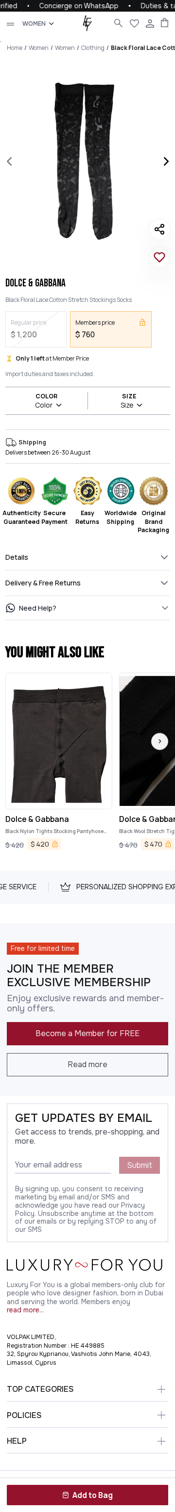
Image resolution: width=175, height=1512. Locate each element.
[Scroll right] (159, 741)
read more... (25, 1310)
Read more (87, 1064)
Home (14, 48)
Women (39, 48)
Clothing (93, 48)
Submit (139, 1165)
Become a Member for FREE (87, 1033)
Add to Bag (92, 1495)
